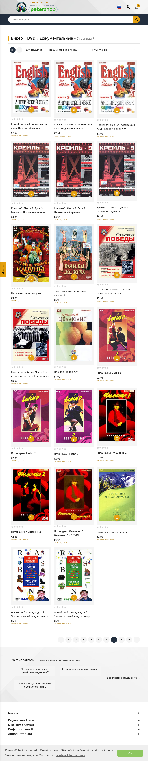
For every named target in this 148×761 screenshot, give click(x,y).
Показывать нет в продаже (64, 49)
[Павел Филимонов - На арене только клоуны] (31, 254)
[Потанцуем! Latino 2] (31, 416)
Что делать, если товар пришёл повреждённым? (35, 671)
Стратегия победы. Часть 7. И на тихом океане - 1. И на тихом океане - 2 (30, 376)
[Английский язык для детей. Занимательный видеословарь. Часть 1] (31, 575)
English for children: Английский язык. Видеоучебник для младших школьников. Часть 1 (116, 128)
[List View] (19, 50)
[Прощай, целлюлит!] (74, 335)
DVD (31, 38)
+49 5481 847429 (40, 2)
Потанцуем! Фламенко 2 (26, 531)
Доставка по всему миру (43, 5)
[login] (128, 7)
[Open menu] (11, 7)
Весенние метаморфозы (112, 531)
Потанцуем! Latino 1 (109, 372)
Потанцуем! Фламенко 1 (112, 452)
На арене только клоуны (26, 293)
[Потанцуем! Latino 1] (117, 335)
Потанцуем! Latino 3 (66, 453)
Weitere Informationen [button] (70, 755)
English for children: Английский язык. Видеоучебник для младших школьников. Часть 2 (73, 128)
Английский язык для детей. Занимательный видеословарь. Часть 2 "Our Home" (73, 616)
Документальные (56, 38)
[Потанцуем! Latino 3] (74, 416)
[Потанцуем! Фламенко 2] (31, 495)
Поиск (136, 19)
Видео (17, 38)
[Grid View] (13, 50)
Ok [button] (130, 753)
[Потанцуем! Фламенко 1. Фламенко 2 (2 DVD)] (74, 494)
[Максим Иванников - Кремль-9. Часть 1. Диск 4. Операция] (117, 169)
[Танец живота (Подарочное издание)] (74, 253)
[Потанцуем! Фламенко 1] (117, 415)
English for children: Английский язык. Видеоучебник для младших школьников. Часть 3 (30, 127)
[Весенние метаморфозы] (117, 495)
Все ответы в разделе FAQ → (123, 678)
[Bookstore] (37, 7)
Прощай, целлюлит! (66, 371)
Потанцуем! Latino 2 (23, 453)
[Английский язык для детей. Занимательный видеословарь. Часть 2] (74, 575)
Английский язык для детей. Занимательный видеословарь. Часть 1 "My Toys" (30, 616)
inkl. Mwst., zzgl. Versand (19, 135)
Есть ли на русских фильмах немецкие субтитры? (34, 685)
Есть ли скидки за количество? (80, 669)
